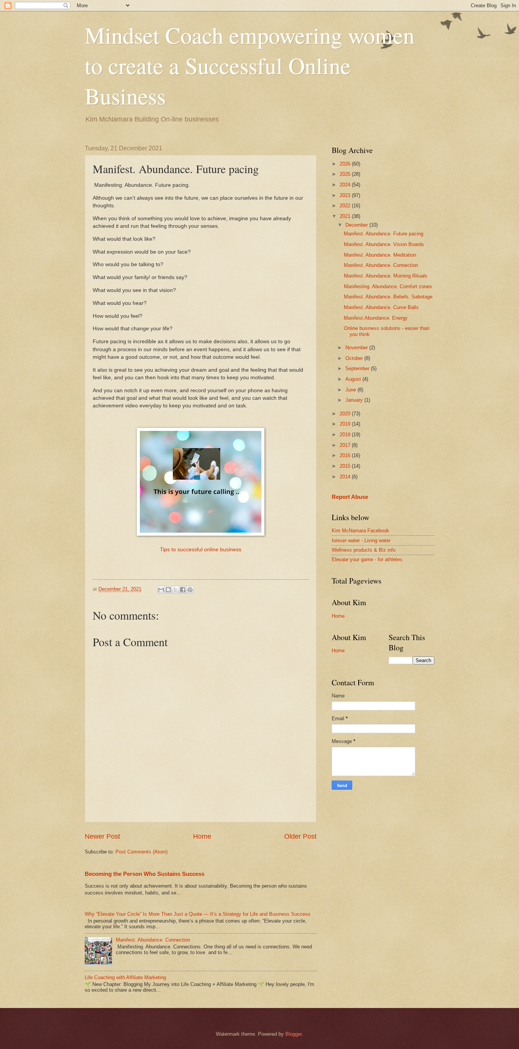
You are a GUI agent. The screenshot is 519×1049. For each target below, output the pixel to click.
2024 (346, 185)
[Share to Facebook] (183, 589)
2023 (346, 195)
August (353, 379)
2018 (346, 434)
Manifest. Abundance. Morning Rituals (385, 276)
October (354, 358)
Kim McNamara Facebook (360, 530)
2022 (346, 205)
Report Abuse (350, 497)
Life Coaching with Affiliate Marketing (125, 977)
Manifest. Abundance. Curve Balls (381, 307)
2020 (346, 413)
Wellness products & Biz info (364, 550)
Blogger (293, 1034)
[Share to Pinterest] (190, 589)
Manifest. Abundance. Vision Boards (384, 244)
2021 (346, 216)
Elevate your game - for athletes (367, 559)
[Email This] (161, 589)
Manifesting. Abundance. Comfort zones (388, 286)
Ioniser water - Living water (361, 540)
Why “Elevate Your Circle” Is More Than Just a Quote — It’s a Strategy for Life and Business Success (197, 914)
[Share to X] (175, 589)
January (354, 400)
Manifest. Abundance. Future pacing (383, 234)
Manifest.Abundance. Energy (376, 318)
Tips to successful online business (200, 549)
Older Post (300, 836)
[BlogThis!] (168, 589)
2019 (346, 424)
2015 (346, 466)
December (357, 225)
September (358, 368)
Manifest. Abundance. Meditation (380, 255)
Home (202, 836)
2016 (346, 455)
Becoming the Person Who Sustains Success (144, 874)
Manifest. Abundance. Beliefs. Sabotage (388, 297)
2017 (346, 445)
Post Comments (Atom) (142, 852)
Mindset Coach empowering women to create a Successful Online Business (250, 65)
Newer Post (102, 836)
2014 (346, 477)
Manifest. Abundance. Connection (153, 940)
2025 (346, 174)
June (351, 390)
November (357, 347)
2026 (346, 164)
